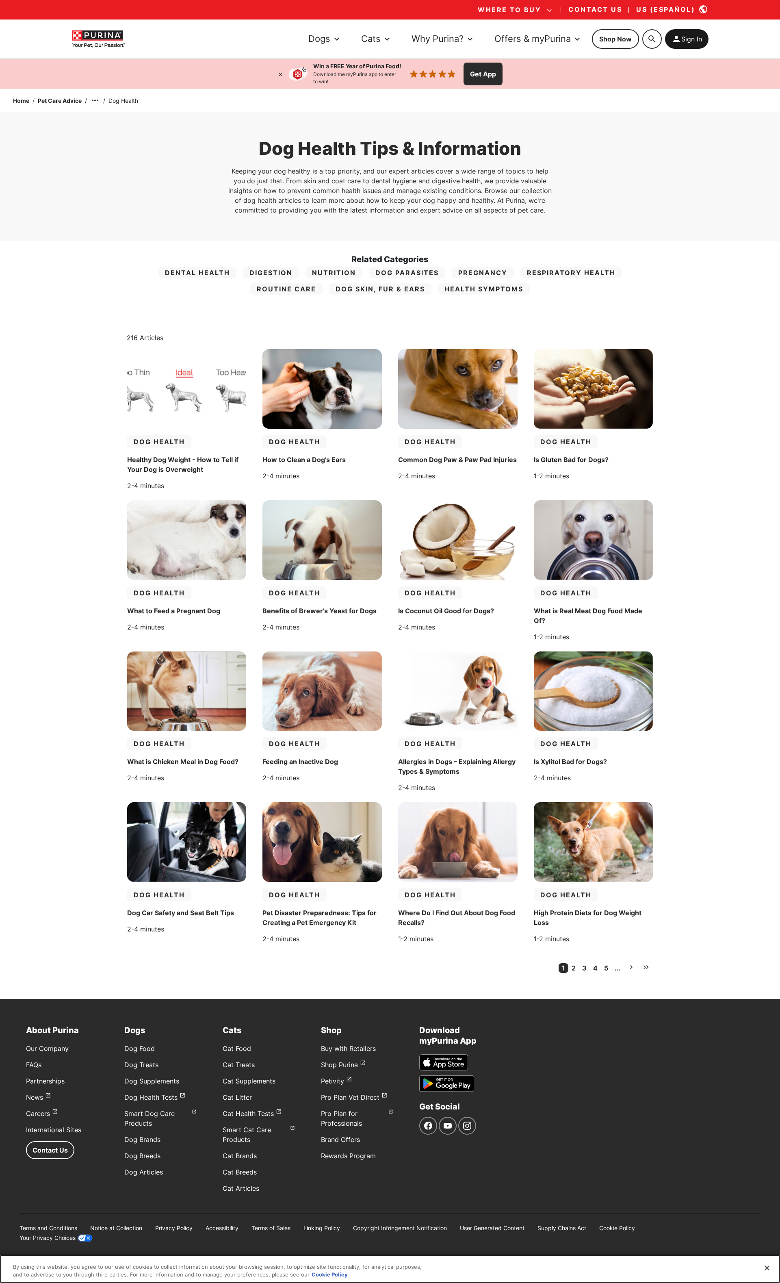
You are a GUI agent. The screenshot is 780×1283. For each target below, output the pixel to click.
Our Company (47, 1048)
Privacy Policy (174, 1227)
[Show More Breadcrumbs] (95, 100)
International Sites (53, 1130)
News (34, 1097)
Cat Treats (239, 1065)
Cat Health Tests (248, 1113)
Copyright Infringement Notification (400, 1227)
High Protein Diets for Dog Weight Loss (587, 918)
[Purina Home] (98, 39)
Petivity (332, 1081)
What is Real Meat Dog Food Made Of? (588, 616)
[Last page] (646, 967)
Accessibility (222, 1227)
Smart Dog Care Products (149, 1118)
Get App (483, 74)
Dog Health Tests (151, 1097)
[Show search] (652, 39)
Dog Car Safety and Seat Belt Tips (180, 913)
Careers (38, 1113)
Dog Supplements (151, 1081)
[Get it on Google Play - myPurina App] (446, 1083)
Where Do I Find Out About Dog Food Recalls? (456, 918)
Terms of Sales (270, 1227)
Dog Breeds (142, 1156)
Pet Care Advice (60, 100)
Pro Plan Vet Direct (350, 1097)
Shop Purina (339, 1065)
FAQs (33, 1065)
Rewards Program (348, 1156)
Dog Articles (143, 1172)
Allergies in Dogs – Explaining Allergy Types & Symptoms (457, 766)
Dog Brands (142, 1139)
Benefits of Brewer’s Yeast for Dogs (319, 611)
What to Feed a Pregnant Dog (173, 611)
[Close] (280, 74)
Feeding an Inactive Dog (300, 762)
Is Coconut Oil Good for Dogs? (446, 611)
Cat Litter (237, 1097)
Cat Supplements (249, 1081)
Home (21, 100)
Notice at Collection (116, 1227)
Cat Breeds (240, 1172)
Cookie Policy (617, 1227)
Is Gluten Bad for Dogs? (571, 460)
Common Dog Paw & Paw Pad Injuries (457, 460)
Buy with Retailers (348, 1048)
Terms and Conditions (48, 1227)
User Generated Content (492, 1227)
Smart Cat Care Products (247, 1135)
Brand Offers (340, 1139)
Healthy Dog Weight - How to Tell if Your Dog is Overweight (182, 464)
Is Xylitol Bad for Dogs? (570, 762)
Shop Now (615, 39)
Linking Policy (321, 1227)
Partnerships (45, 1081)
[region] (390, 1269)
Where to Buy (509, 10)
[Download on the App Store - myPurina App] (443, 1062)
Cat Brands (240, 1156)
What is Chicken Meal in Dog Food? (182, 762)
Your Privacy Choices (48, 1237)
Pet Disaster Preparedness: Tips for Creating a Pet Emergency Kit (319, 918)
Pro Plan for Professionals (341, 1118)
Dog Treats (141, 1065)
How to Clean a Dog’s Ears (304, 460)
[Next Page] (631, 967)
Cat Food (237, 1048)
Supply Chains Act (561, 1227)
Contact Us (50, 1150)
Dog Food (139, 1048)
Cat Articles (241, 1188)
